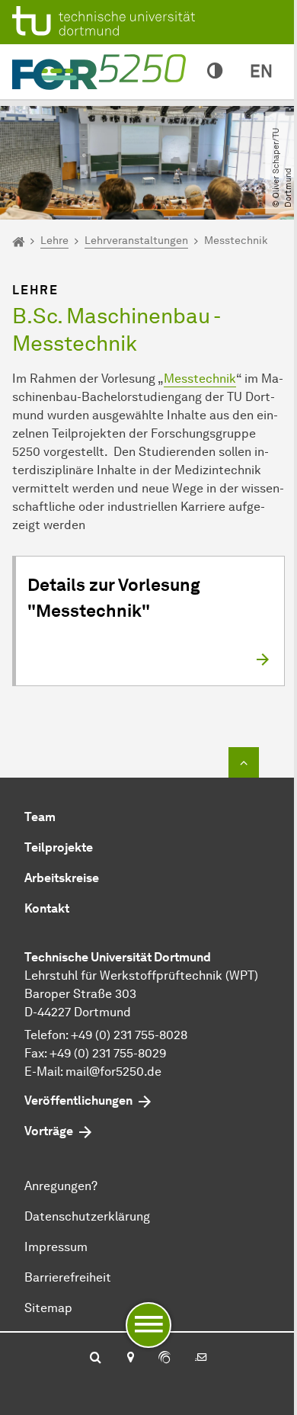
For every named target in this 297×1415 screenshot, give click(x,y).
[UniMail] (201, 1358)
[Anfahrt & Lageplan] (129, 1358)
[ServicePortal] (164, 1358)
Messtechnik (200, 378)
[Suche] (95, 1358)
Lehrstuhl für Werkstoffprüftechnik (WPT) (141, 975)
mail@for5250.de (113, 1071)
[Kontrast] (215, 72)
